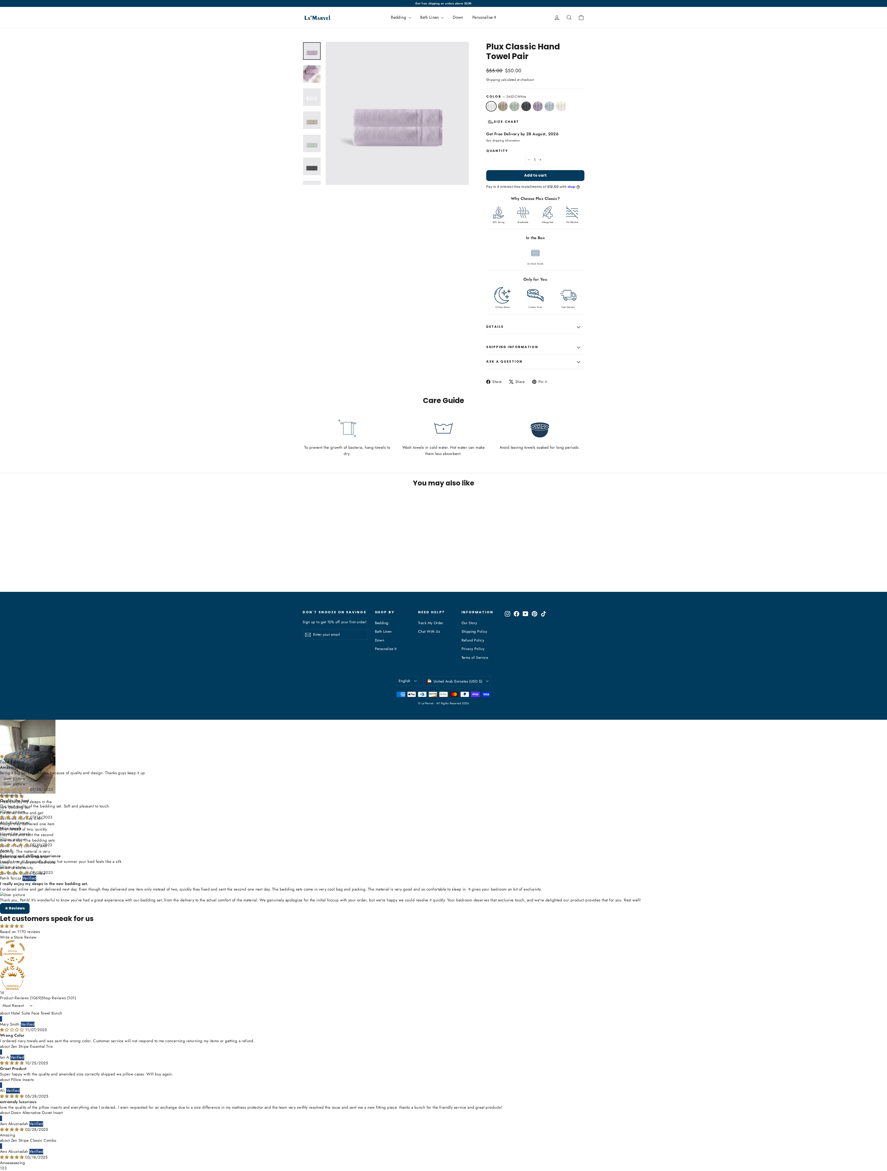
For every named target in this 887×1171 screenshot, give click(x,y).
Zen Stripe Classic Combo (33, 1106)
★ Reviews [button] (15, 874)
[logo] (316, 17)
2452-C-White (491, 106)
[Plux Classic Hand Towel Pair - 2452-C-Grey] (323, 574)
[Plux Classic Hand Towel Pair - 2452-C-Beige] (311, 574)
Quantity (497, 151)
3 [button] (5, 1134)
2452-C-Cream (561, 106)
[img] (15, 722)
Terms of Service (475, 657)
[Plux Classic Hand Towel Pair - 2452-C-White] (305, 574)
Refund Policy (473, 640)
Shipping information (512, 347)
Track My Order (430, 623)
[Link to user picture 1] (443, 750)
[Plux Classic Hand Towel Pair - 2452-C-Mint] (317, 574)
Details (495, 327)
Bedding (399, 17)
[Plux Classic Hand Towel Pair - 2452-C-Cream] (340, 574)
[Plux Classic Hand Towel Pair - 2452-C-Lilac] (329, 574)
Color (506, 96)
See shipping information (503, 140)
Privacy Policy (473, 648)
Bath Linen (430, 17)
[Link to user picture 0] (443, 744)
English (404, 680)
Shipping (493, 79)
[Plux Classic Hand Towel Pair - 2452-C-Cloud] (334, 574)
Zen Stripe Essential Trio (32, 1012)
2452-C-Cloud (550, 106)
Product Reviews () (21, 964)
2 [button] (3, 1134)
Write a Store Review (18, 903)
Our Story (469, 623)
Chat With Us (429, 631)
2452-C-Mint (514, 106)
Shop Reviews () (59, 964)
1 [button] (1, 1134)
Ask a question (504, 361)
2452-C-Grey (526, 106)
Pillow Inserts (22, 1045)
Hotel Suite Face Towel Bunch (36, 979)
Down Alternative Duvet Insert (37, 1078)
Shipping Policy (474, 631)
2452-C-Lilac (538, 106)
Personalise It (484, 17)
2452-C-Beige (503, 106)
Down (458, 17)
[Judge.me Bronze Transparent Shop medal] (443, 918)
